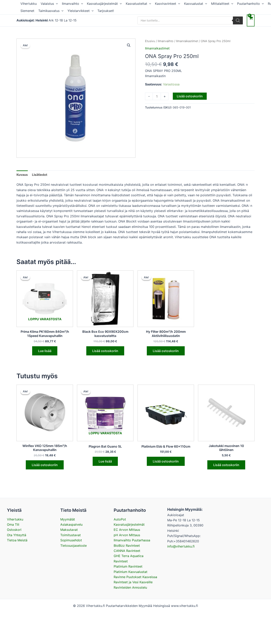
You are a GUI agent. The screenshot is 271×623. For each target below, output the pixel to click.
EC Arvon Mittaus (127, 530)
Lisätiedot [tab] (39, 175)
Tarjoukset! (105, 11)
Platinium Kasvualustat (130, 572)
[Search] (238, 20)
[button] (56, 3)
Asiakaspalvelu (71, 524)
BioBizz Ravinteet (127, 546)
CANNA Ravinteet (127, 551)
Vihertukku (28, 4)
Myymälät (67, 519)
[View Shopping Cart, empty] (251, 20)
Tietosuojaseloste (73, 546)
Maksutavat (69, 530)
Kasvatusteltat (136, 4)
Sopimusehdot (71, 540)
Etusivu (150, 41)
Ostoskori (14, 530)
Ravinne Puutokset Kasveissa (135, 577)
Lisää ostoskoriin (190, 96)
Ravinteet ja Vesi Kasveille (133, 582)
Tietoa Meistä (17, 540)
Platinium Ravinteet (128, 566)
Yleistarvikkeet (78, 11)
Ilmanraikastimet (187, 41)
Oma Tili (13, 524)
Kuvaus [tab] (22, 175)
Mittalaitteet (220, 4)
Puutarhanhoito (248, 4)
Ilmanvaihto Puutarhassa (132, 540)
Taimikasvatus (49, 11)
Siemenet (27, 11)
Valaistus (47, 4)
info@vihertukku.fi (181, 546)
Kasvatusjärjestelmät (102, 4)
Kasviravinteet (165, 4)
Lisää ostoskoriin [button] (105, 351)
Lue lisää (44, 351)
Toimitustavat (70, 535)
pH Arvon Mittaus (127, 535)
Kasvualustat (193, 4)
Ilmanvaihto (70, 4)
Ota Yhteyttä (16, 535)
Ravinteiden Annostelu (130, 587)
